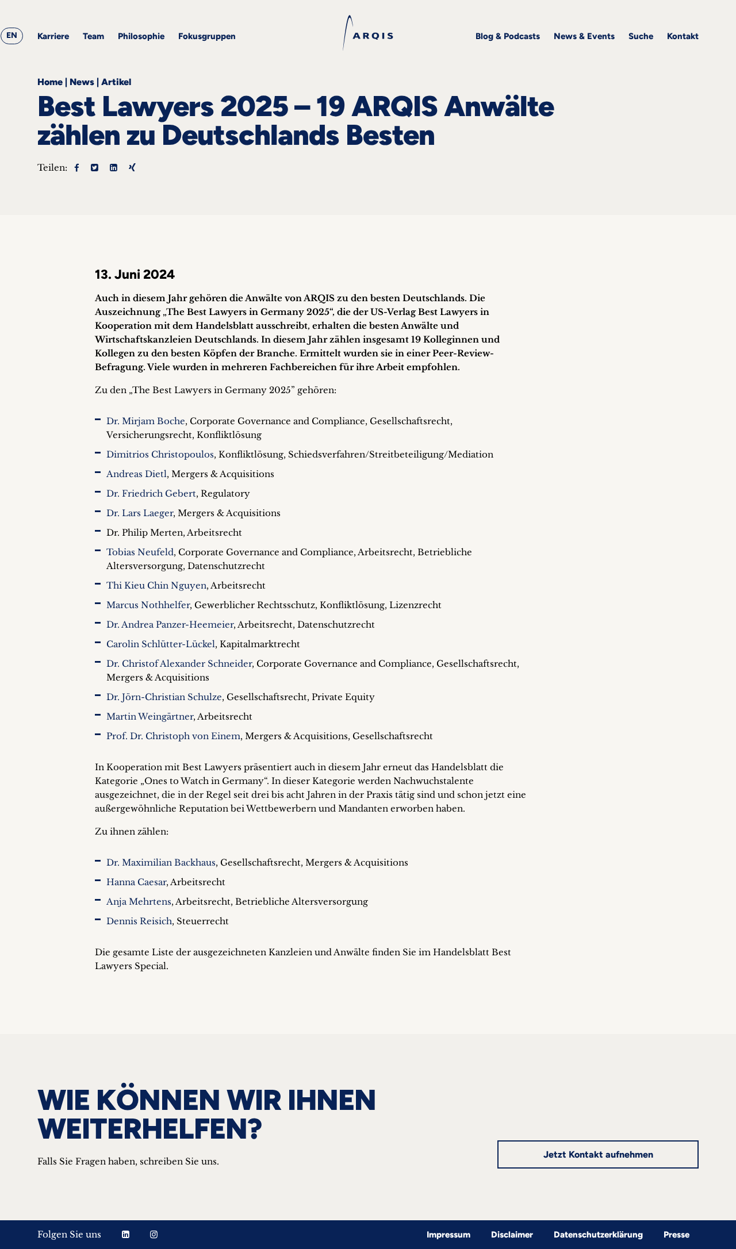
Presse (676, 1234)
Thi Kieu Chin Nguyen (156, 585)
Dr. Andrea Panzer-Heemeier (169, 624)
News (82, 81)
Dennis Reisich (139, 921)
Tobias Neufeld (140, 552)
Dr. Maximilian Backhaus (161, 862)
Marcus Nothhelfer (148, 604)
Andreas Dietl (136, 473)
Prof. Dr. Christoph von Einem (173, 736)
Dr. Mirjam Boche (145, 421)
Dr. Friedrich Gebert (151, 493)
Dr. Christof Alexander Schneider (179, 663)
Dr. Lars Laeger (139, 513)
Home (50, 81)
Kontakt (683, 36)
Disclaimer (512, 1234)
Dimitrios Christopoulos (160, 454)
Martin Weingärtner (149, 716)
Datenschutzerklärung (598, 1234)
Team (93, 36)
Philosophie (141, 36)
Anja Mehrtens (138, 901)
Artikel (116, 81)
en (11, 35)
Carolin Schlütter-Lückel (160, 644)
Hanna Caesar (136, 882)
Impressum (448, 1234)
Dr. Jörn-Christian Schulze (164, 696)
